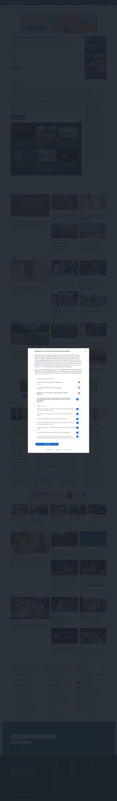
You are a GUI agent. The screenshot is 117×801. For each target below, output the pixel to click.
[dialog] (58, 400)
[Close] (86, 351)
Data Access (58, 449)
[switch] (78, 382)
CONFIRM (47, 444)
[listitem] (58, 379)
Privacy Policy (67, 449)
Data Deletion (49, 449)
